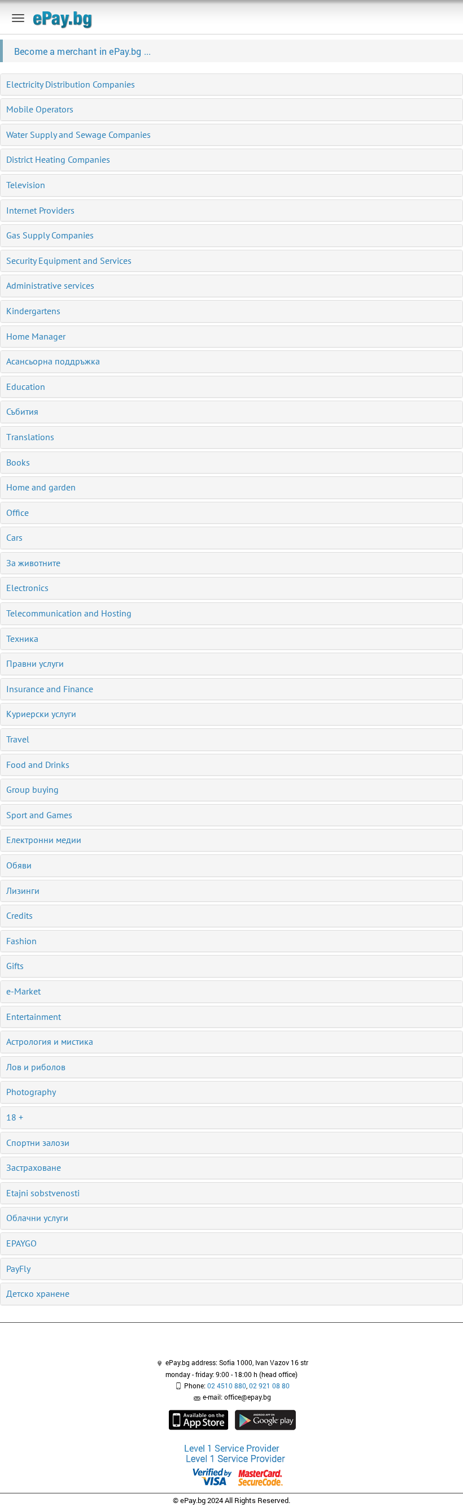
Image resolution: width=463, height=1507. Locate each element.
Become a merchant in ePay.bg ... (82, 51)
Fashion (21, 940)
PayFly (18, 1268)
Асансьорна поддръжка (53, 361)
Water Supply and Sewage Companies (78, 134)
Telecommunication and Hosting (69, 613)
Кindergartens (33, 310)
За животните (33, 562)
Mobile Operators (39, 109)
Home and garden (41, 487)
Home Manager (35, 336)
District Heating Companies (58, 159)
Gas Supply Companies (50, 235)
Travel (17, 739)
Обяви (19, 865)
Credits (19, 915)
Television (25, 184)
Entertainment (33, 1016)
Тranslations (30, 436)
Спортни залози (37, 1142)
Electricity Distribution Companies (70, 84)
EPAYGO (21, 1243)
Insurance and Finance (49, 688)
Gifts (15, 965)
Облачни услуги (37, 1217)
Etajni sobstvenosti (43, 1192)
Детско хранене (37, 1293)
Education (25, 386)
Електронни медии (43, 839)
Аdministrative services (50, 285)
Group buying (32, 789)
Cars (14, 537)
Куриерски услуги (41, 713)
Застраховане (33, 1167)
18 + (14, 1117)
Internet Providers (40, 210)
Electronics (27, 587)
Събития (22, 411)
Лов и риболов (35, 1066)
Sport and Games (39, 814)
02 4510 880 (226, 1385)
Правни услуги (35, 663)
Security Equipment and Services (69, 260)
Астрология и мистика (49, 1041)
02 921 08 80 (269, 1385)
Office (17, 512)
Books (18, 462)
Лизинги (23, 890)
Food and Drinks (37, 764)
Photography (31, 1091)
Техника (22, 638)
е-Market (23, 991)
